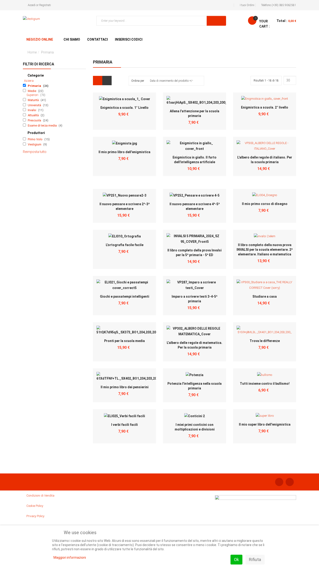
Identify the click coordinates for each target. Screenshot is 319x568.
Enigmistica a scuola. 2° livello (264, 107)
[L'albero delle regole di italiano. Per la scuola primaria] (265, 145)
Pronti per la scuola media (124, 341)
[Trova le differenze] (265, 330)
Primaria (35, 86)
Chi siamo (72, 39)
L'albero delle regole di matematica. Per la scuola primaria (194, 345)
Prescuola (35, 120)
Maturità (33, 100)
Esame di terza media (42, 125)
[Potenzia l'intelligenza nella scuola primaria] (194, 375)
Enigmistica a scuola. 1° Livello (124, 107)
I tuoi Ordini (247, 5)
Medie (32, 91)
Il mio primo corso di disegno (264, 204)
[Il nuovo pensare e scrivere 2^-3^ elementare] (124, 195)
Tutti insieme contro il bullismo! (265, 383)
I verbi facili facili (124, 425)
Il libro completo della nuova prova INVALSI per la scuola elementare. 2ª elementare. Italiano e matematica (265, 249)
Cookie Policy (34, 506)
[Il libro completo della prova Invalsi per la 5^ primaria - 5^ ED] (195, 238)
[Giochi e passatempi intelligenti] (124, 285)
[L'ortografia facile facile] (124, 236)
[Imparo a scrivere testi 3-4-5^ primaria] (195, 285)
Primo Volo (35, 139)
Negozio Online (39, 39)
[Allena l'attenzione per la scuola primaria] (197, 100)
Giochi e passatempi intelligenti (124, 296)
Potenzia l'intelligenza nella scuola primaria (194, 386)
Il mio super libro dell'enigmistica (265, 424)
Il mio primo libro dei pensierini (125, 387)
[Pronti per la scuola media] (128, 330)
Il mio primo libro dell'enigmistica (124, 152)
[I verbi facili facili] (124, 416)
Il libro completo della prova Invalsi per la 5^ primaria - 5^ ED (194, 252)
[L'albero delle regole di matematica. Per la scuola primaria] (195, 331)
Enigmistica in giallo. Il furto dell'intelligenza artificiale (194, 159)
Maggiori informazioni (69, 557)
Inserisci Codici (128, 39)
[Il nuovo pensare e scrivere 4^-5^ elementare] (195, 195)
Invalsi (32, 110)
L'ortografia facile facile (124, 245)
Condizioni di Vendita (40, 495)
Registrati (45, 5)
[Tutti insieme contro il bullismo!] (264, 374)
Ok (236, 559)
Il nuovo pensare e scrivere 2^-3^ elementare (124, 206)
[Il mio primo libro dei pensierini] (128, 376)
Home (32, 52)
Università (35, 105)
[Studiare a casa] (265, 285)
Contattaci (97, 39)
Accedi (31, 5)
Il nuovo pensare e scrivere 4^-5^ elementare (195, 206)
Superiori (33, 95)
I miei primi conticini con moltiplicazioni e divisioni (195, 427)
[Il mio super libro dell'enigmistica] (265, 415)
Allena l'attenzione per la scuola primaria (194, 113)
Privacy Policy (35, 516)
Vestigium (35, 144)
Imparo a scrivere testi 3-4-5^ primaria (194, 299)
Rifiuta (255, 559)
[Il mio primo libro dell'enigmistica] (124, 143)
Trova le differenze (265, 341)
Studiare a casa (264, 296)
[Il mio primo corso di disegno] (264, 195)
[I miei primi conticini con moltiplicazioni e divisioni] (194, 416)
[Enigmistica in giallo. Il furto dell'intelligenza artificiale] (195, 146)
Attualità (33, 115)
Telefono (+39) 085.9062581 (278, 5)
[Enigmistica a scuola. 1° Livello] (124, 99)
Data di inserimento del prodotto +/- (171, 80)
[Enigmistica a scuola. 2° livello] (264, 98)
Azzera (29, 80)
